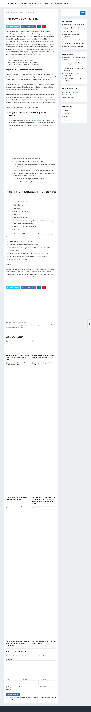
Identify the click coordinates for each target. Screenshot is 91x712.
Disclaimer (75, 709)
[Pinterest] (44, 26)
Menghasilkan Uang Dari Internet (74, 24)
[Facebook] (9, 330)
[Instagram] (13, 330)
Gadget (23, 282)
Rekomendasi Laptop (26, 3)
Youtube (66, 110)
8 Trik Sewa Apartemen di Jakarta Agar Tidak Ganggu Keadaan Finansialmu (17, 643)
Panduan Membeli (12, 3)
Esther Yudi (9, 22)
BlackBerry (14, 12)
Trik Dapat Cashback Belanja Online (74, 46)
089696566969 (67, 95)
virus (28, 77)
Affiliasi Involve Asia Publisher (73, 28)
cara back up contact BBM (25, 31)
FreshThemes (22, 709)
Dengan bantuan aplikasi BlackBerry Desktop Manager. (23, 62)
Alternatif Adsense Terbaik (72, 40)
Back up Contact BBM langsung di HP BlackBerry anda (23, 64)
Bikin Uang (29, 709)
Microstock (38, 3)
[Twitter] (7, 330)
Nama (8, 679)
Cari (82, 13)
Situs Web (44, 679)
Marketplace (48, 3)
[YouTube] (11, 330)
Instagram (67, 113)
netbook (38, 120)
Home (7, 12)
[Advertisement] (32, 144)
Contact (68, 709)
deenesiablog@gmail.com (70, 92)
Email (25, 679)
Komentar (9, 659)
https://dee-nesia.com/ (21, 322)
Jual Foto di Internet (70, 31)
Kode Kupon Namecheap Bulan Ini (74, 43)
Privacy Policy (83, 709)
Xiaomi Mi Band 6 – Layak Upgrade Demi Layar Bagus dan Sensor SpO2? (17, 357)
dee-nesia (12, 197)
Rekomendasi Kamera (61, 3)
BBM (9, 282)
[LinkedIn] (39, 26)
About (62, 709)
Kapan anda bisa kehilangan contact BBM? (20, 60)
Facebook (67, 120)
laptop (33, 120)
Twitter (66, 117)
